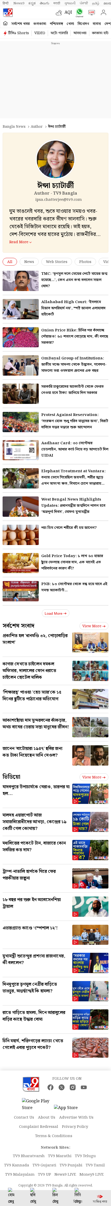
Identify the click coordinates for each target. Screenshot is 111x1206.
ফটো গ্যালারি (59, 33)
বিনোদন (83, 24)
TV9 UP (44, 1175)
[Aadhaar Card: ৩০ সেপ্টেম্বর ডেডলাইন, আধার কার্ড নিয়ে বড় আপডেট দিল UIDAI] (21, 450)
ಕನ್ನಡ (32, 3)
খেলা (70, 24)
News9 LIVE (65, 1175)
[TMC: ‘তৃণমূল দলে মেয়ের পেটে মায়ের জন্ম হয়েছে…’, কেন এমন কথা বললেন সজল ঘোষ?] (21, 281)
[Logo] (8, 12)
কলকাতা (39, 24)
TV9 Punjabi (71, 1165)
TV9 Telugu (85, 1156)
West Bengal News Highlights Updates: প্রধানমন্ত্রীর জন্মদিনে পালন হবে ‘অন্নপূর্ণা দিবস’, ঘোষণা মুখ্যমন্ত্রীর (73, 505)
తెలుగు (44, 3)
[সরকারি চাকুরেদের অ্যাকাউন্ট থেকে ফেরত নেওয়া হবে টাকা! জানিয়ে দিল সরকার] (21, 394)
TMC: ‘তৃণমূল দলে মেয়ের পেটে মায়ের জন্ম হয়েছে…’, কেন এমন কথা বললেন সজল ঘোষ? (74, 280)
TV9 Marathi (60, 1156)
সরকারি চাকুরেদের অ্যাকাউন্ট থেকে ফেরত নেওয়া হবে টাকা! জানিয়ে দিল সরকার (72, 390)
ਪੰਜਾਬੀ (84, 3)
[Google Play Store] (37, 1104)
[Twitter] (62, 1087)
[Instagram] (73, 1087)
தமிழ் (95, 3)
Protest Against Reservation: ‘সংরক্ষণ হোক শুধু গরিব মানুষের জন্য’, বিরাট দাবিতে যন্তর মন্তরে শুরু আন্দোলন (74, 421)
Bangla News (14, 127)
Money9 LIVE (92, 1175)
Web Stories (56, 262)
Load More (53, 613)
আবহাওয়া (79, 33)
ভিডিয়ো (11, 777)
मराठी (56, 3)
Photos (85, 262)
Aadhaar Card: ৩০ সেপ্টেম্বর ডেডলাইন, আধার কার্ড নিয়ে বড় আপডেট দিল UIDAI (74, 449)
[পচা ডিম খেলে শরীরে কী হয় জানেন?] (21, 535)
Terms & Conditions (53, 1136)
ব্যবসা (97, 24)
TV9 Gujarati (44, 1165)
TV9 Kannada (16, 1165)
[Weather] (60, 13)
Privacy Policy (75, 1127)
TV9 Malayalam (20, 1175)
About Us (46, 1117)
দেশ (108, 24)
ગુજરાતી (70, 3)
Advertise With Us (76, 1117)
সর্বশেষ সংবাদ (18, 625)
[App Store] (69, 1109)
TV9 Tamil (95, 1165)
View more (91, 626)
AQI (68, 12)
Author (37, 127)
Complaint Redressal (38, 1127)
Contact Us (24, 1117)
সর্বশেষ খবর (20, 24)
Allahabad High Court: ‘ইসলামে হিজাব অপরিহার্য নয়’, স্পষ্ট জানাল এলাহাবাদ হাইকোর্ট (73, 308)
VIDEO (39, 33)
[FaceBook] (50, 1087)
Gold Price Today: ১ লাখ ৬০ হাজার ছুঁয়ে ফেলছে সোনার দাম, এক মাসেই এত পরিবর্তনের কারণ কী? (72, 562)
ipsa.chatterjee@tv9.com (58, 199)
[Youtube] (84, 1087)
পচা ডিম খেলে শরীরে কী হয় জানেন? (69, 528)
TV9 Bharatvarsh (29, 1156)
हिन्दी (6, 3)
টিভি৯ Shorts (18, 33)
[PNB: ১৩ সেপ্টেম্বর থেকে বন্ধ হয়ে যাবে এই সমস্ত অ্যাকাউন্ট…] (21, 591)
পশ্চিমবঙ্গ (56, 24)
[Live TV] (90, 12)
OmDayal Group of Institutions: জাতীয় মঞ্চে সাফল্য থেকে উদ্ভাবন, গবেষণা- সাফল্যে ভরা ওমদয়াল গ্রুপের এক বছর (74, 364)
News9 (18, 3)
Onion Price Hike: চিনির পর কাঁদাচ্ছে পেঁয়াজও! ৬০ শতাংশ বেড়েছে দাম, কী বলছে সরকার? (74, 336)
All (9, 262)
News (29, 262)
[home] (5, 23)
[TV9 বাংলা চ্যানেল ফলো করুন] (78, 12)
